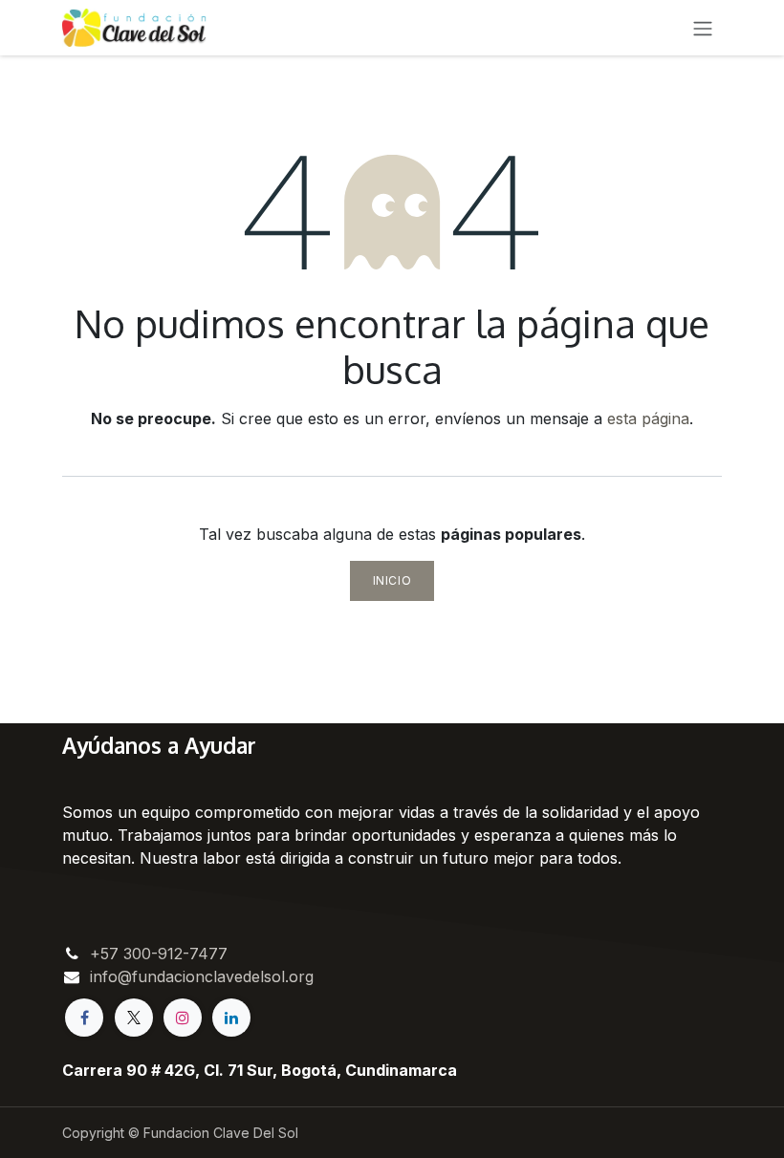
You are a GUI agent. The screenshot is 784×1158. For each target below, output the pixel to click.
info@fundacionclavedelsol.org (202, 976)
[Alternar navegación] (703, 28)
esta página (648, 418)
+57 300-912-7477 (159, 953)
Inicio (392, 580)
